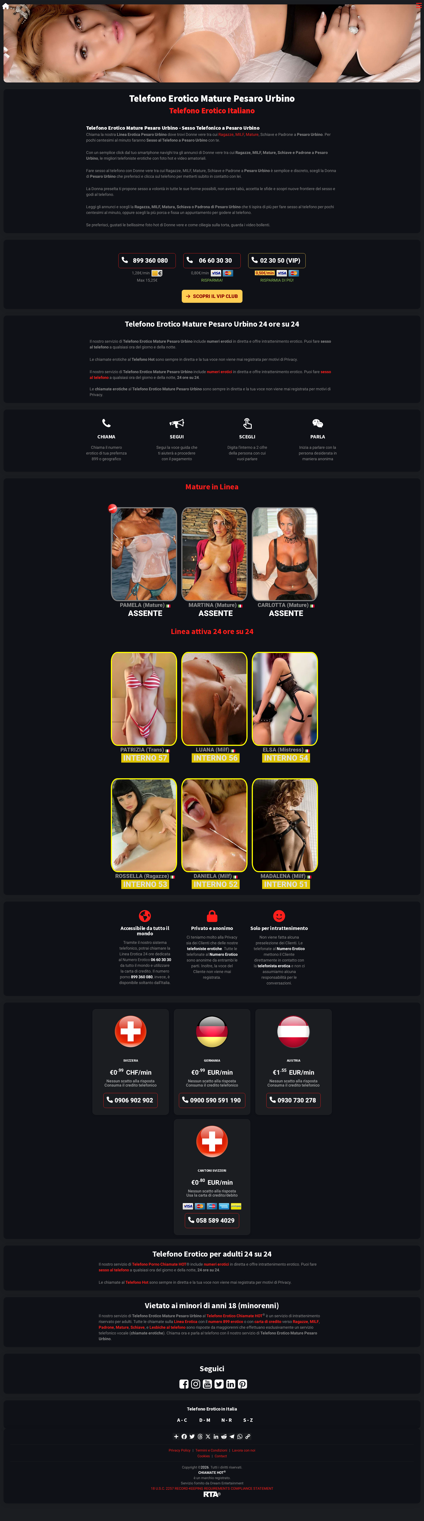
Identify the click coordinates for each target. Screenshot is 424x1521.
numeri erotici (219, 371)
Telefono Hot (136, 1282)
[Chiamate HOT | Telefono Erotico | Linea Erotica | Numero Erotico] (5, 7)
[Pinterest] (242, 1383)
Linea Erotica (185, 1321)
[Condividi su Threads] (200, 1436)
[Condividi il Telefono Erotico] (176, 1436)
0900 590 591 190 (215, 1100)
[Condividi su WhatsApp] (239, 1436)
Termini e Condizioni (211, 1450)
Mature (252, 134)
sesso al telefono (114, 1270)
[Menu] (419, 6)
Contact (221, 1456)
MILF (239, 134)
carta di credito (267, 1321)
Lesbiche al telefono (168, 1327)
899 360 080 (150, 260)
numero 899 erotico (225, 1321)
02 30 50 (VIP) (280, 260)
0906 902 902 (134, 1100)
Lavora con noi (243, 1450)
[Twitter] (219, 1383)
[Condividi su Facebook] (184, 1436)
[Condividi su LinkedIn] (216, 1436)
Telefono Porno (145, 1264)
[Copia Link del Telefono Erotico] (247, 1436)
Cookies (203, 1456)
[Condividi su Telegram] (231, 1436)
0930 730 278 (297, 1100)
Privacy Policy (180, 1450)
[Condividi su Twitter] (192, 1436)
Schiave (138, 1327)
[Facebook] (184, 1383)
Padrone (106, 1327)
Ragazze (226, 134)
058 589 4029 (215, 1220)
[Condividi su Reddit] (223, 1436)
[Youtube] (207, 1383)
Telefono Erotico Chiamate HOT (234, 1315)
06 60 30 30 (215, 260)
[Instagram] (195, 1383)
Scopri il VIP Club (215, 296)
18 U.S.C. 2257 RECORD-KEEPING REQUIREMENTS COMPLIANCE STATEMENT (212, 1488)
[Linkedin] (230, 1383)
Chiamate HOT (173, 1264)
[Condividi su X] (208, 1436)
